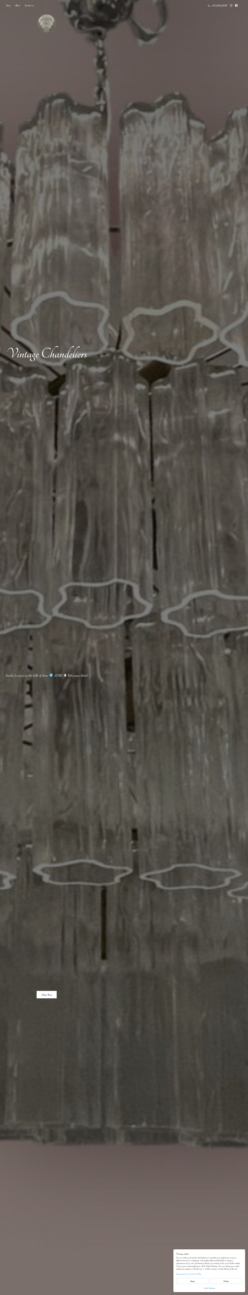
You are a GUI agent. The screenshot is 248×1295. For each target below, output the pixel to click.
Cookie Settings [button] (209, 1288)
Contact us (29, 5)
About (17, 5)
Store (8, 5)
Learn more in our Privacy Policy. (189, 1274)
